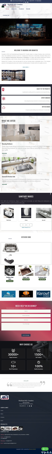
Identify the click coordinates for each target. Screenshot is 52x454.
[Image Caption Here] (3, 428)
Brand (2, 420)
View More (4, 153)
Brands (28, 9)
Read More (25, 67)
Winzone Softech (32, 449)
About (2, 413)
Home (7, 9)
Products (21, 9)
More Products (26, 227)
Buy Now (9, 279)
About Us (13, 9)
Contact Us (6, 15)
